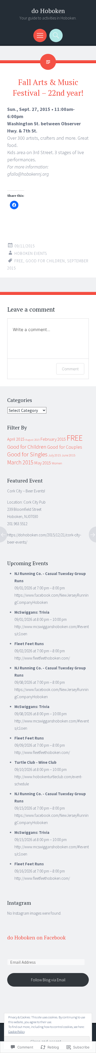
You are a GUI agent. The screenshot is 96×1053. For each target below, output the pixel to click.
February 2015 (53, 439)
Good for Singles (27, 454)
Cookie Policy (16, 1032)
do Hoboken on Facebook (36, 937)
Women (57, 463)
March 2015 (20, 462)
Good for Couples (64, 447)
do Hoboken (48, 11)
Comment (70, 369)
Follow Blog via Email (48, 979)
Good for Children (45, 260)
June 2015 (68, 455)
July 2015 (54, 455)
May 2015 (42, 463)
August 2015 (32, 439)
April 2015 (16, 439)
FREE (18, 260)
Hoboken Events (30, 253)
